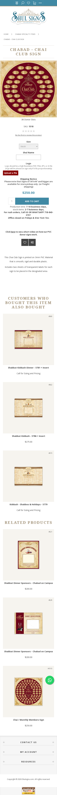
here (13, 232)
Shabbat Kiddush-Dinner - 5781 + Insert (28, 368)
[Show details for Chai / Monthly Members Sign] (28, 691)
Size (28, 141)
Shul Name (28, 152)
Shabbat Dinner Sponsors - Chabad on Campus (28, 583)
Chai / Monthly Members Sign (28, 720)
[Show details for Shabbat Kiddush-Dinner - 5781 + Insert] (28, 339)
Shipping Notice (28, 178)
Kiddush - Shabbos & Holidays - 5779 (28, 504)
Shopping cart (34, 3)
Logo (28, 163)
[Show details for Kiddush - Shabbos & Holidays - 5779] (28, 476)
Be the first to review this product (28, 135)
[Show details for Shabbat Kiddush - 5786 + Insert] (28, 407)
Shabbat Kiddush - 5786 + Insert (28, 436)
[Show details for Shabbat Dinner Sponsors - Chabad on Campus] (28, 554)
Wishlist (28, 3)
